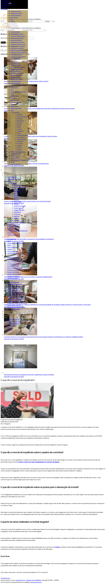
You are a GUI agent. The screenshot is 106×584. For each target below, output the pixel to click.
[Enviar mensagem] (54, 21)
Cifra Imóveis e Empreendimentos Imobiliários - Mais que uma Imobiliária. (7, 5)
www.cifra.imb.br (36, 582)
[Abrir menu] (1, 169)
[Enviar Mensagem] (46, 30)
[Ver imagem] (27, 418)
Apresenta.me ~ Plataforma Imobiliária (28, 580)
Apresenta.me (5, 578)
